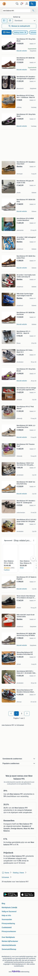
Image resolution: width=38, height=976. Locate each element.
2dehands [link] (12, 945)
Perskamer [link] (14, 941)
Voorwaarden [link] (7, 919)
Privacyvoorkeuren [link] (9, 931)
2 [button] (21, 713)
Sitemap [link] (13, 949)
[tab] (4, 20)
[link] (4, 3)
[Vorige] (11, 713)
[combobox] (16, 10)
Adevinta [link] (5, 945)
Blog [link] (3, 903)
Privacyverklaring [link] (8, 923)
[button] (21, 3)
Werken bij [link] (6, 941)
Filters (7, 32)
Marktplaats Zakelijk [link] (9, 907)
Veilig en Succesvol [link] (9, 911)
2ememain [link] (6, 949)
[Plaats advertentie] (32, 3)
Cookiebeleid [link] (7, 927)
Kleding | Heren (19, 32)
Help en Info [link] (6, 915)
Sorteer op (16, 17)
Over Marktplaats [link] (8, 937)
